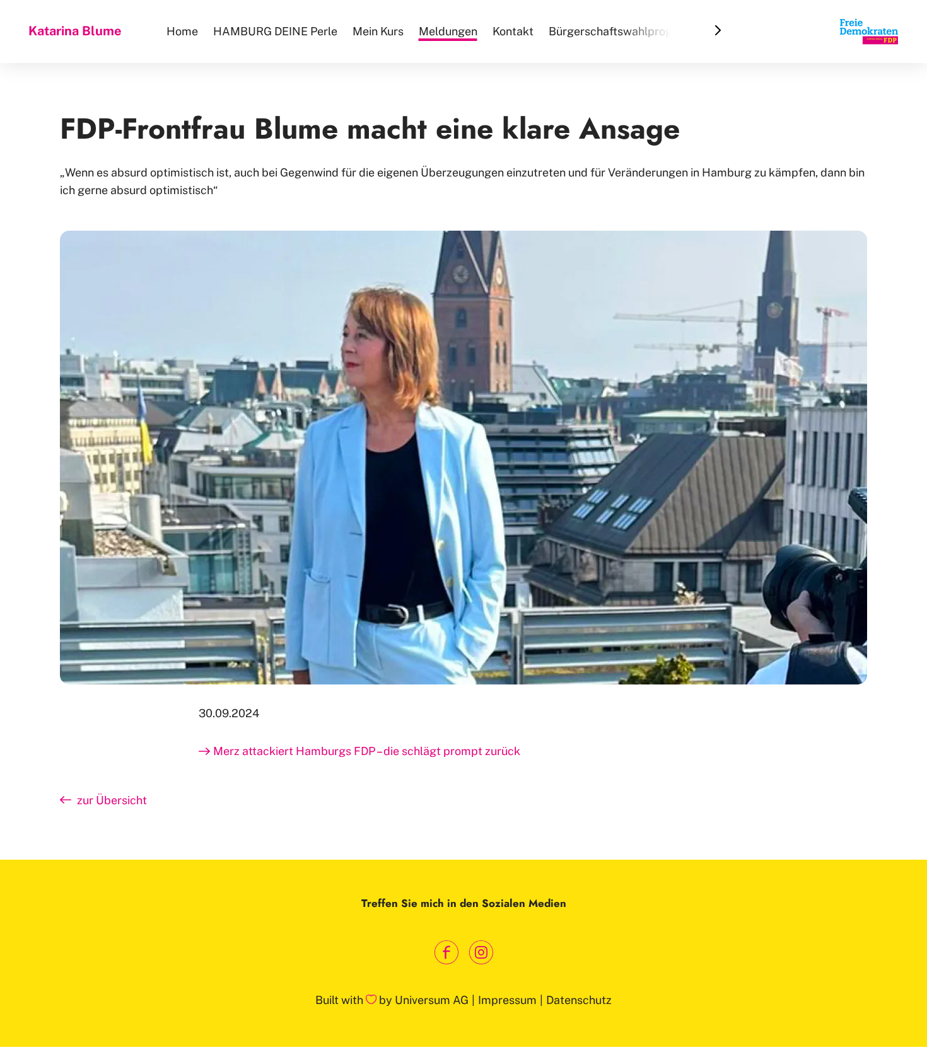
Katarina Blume (75, 30)
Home (182, 31)
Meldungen (448, 31)
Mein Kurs (378, 31)
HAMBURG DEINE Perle (275, 31)
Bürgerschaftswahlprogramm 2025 (641, 31)
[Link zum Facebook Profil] (446, 952)
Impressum (507, 1000)
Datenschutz (579, 1000)
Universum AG (432, 1000)
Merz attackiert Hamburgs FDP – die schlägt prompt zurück (366, 751)
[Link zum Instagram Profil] (481, 952)
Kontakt (513, 31)
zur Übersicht (110, 800)
